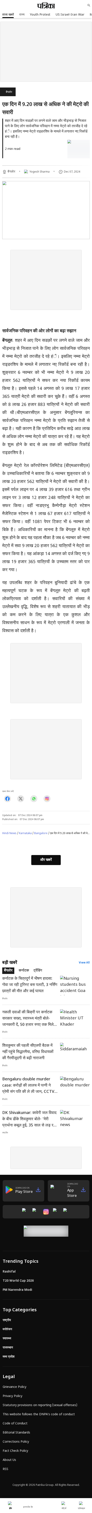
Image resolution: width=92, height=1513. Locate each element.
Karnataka (25, 833)
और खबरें (46, 860)
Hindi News (9, 833)
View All (84, 963)
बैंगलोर (9, 92)
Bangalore (41, 833)
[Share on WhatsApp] (34, 798)
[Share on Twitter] (20, 798)
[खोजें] (89, 5)
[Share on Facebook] (7, 798)
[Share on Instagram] (47, 798)
